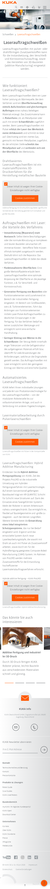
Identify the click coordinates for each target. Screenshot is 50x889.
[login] (33, 7)
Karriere (5, 826)
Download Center (9, 815)
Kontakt (5, 772)
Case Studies (7, 791)
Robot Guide (7, 787)
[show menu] (45, 7)
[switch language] (27, 7)
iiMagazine (6, 842)
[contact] (22, 7)
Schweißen (8, 34)
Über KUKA (6, 830)
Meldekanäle (7, 846)
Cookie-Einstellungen (24, 869)
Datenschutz (7, 869)
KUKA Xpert (7, 811)
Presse (5, 838)
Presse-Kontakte (8, 776)
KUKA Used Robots (9, 795)
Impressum (32, 865)
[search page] (16, 7)
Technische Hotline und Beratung (15, 768)
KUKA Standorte (8, 834)
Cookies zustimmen (25, 198)
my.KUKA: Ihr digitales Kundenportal (16, 807)
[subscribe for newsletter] (44, 749)
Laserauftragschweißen (28, 34)
